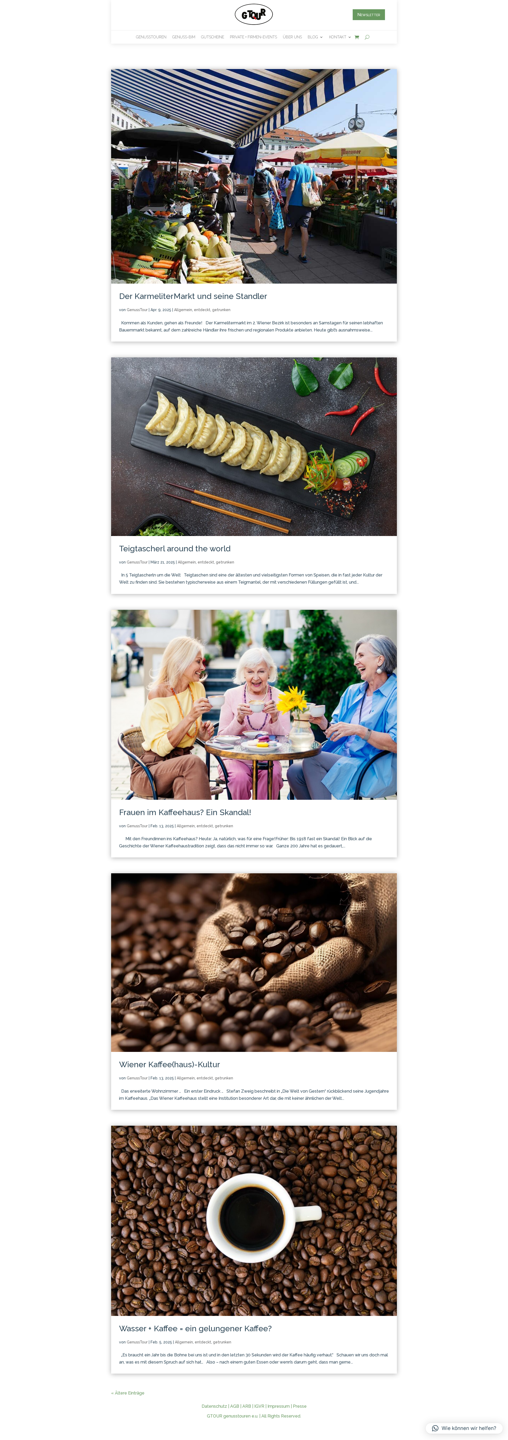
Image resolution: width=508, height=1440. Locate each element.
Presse (300, 1406)
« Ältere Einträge (127, 1393)
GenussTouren (151, 37)
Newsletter (368, 14)
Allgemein (183, 310)
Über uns (292, 37)
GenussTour (137, 310)
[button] (464, 1428)
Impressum (278, 1406)
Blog (313, 37)
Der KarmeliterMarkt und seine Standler (193, 296)
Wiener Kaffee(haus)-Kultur (169, 1064)
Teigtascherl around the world (174, 548)
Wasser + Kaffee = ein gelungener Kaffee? (195, 1328)
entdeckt (202, 310)
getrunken (221, 310)
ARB (246, 1406)
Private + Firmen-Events (253, 37)
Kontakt (337, 37)
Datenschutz (214, 1406)
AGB (234, 1406)
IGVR (259, 1406)
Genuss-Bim (183, 37)
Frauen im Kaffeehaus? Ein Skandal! (185, 812)
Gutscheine (212, 37)
